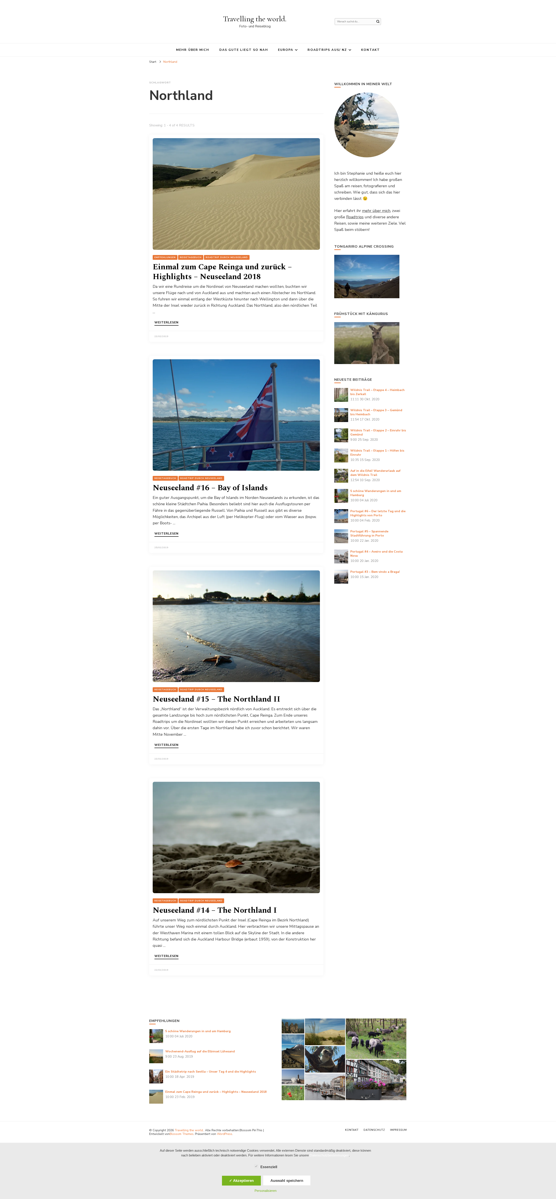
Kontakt (370, 50)
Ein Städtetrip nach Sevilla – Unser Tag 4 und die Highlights (210, 1072)
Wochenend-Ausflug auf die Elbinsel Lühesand (200, 1051)
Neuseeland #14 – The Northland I (215, 910)
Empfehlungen (165, 257)
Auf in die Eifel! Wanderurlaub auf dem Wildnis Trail (375, 473)
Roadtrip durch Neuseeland (227, 257)
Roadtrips (355, 217)
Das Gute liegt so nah (243, 50)
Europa (285, 50)
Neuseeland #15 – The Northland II (216, 699)
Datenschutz (374, 1130)
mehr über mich (376, 210)
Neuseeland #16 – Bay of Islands (210, 488)
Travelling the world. (254, 18)
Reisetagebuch (191, 257)
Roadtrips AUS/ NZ (327, 50)
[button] (292, 1026)
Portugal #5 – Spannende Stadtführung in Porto (369, 533)
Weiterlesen (166, 323)
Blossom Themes (182, 1134)
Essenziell (268, 1167)
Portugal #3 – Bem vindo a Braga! (375, 572)
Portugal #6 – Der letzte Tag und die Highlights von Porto (377, 513)
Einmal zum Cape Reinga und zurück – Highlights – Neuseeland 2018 (222, 272)
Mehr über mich (192, 50)
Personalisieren (265, 1190)
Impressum (398, 1130)
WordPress (224, 1134)
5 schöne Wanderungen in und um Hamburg (198, 1031)
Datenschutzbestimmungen (329, 1155)
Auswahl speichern (286, 1180)
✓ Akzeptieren (241, 1180)
